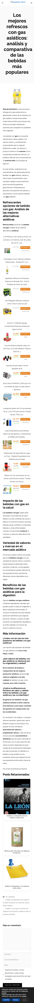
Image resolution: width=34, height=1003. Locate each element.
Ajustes (25, 1000)
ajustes (24, 996)
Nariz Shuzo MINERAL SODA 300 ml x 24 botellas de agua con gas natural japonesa (17, 386)
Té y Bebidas (10, 897)
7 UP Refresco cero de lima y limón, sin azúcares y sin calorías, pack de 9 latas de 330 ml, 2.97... (17, 240)
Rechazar (15, 1000)
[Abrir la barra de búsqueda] (2, 3)
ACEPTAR (6, 1000)
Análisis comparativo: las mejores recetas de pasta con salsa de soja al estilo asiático (16, 902)
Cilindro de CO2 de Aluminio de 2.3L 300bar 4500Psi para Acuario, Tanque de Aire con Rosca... (17, 478)
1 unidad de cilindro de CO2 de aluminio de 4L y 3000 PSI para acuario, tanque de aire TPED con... (17, 411)
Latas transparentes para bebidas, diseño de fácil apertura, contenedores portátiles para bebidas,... (17, 434)
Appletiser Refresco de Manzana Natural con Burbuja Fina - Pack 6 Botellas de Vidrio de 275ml (17, 281)
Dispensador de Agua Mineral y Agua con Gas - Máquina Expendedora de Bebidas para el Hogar (17, 456)
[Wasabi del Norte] (18, 3)
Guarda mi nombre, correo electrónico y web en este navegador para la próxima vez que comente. (17, 974)
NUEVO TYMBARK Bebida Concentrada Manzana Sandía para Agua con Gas (17, 326)
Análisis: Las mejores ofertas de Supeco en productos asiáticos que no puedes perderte (17, 911)
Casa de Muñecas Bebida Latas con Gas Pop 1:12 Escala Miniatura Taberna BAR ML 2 (17, 349)
